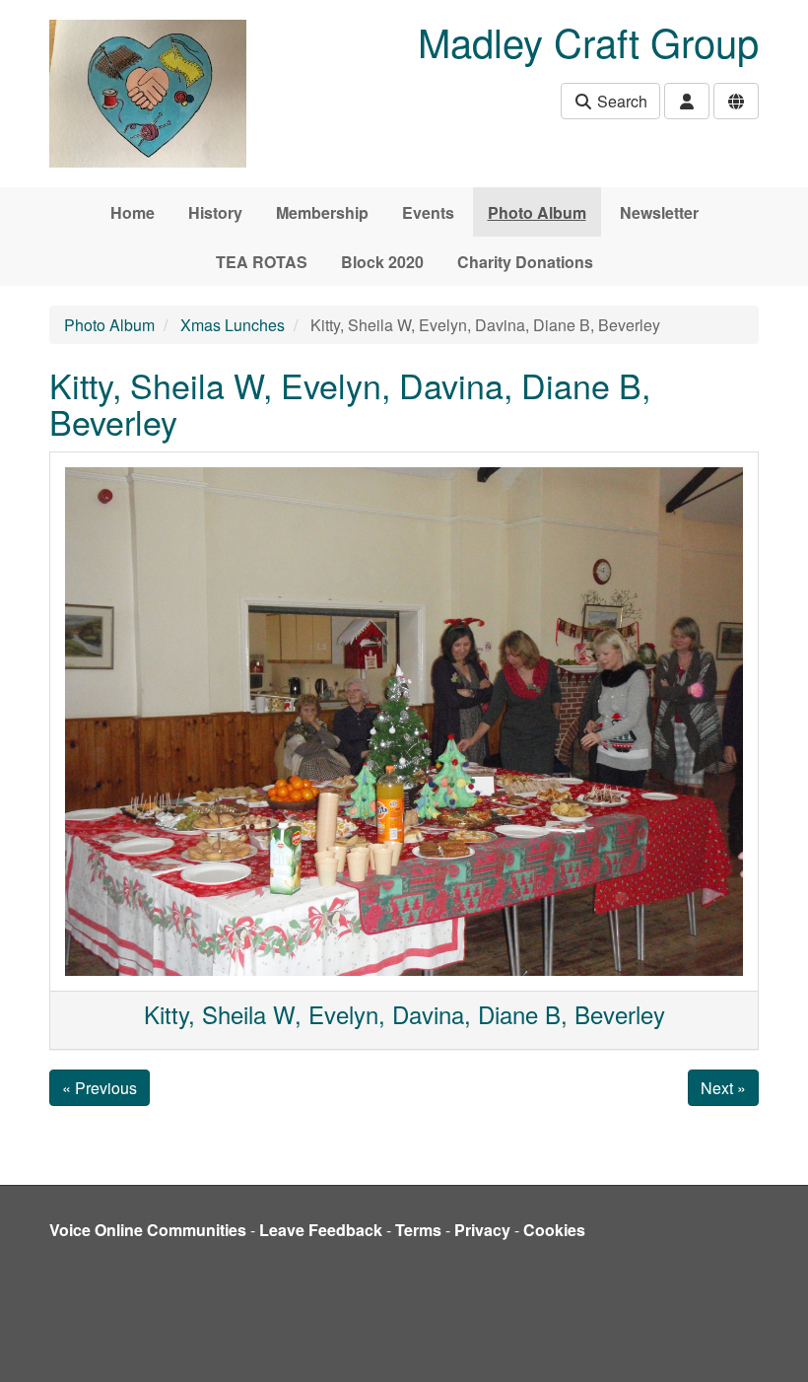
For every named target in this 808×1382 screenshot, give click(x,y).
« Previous (99, 1087)
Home (132, 212)
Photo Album (537, 212)
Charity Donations (525, 261)
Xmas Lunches (232, 324)
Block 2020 (382, 261)
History (215, 212)
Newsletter (659, 212)
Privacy (482, 1229)
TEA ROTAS (261, 261)
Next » (723, 1087)
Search (620, 101)
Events (428, 212)
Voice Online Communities (147, 1229)
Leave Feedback (320, 1229)
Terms (418, 1229)
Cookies (554, 1229)
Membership (322, 212)
